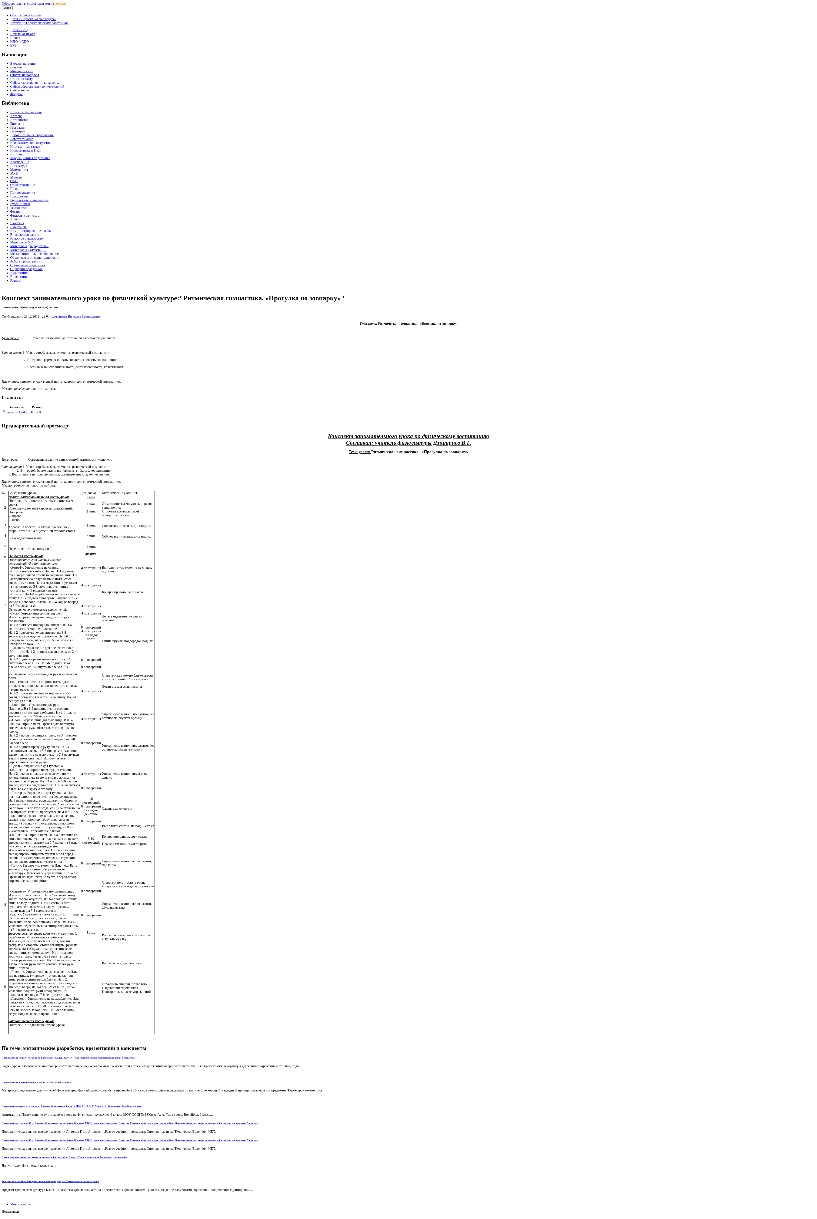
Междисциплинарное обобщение (34, 253)
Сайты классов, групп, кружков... (34, 82)
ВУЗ (13, 45)
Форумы (16, 94)
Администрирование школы (30, 231)
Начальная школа (22, 34)
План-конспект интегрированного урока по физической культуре (37, 1082)
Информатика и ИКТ (25, 150)
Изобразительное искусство (30, 143)
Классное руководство (26, 238)
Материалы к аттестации (28, 250)
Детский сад (19, 30)
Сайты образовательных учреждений (37, 86)
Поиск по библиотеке (26, 112)
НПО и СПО (19, 41)
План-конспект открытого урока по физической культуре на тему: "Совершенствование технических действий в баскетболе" (69, 1057)
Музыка (16, 177)
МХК (14, 173)
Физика (15, 211)
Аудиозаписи (19, 273)
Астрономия (19, 120)
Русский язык (20, 204)
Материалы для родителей (29, 246)
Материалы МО (21, 242)
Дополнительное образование (32, 135)
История (16, 154)
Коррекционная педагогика (30, 158)
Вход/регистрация (23, 63)
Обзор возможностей (25, 15)
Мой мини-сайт (21, 71)
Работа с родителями (25, 261)
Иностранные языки (25, 146)
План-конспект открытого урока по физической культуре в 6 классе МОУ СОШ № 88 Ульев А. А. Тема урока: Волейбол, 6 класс (71, 1106)
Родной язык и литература (29, 200)
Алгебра (16, 116)
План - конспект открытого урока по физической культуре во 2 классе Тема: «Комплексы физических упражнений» (64, 1157)
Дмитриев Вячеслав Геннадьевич (76, 316)
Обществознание (22, 185)
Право (14, 188)
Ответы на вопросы (24, 75)
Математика (19, 169)
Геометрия (17, 131)
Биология (17, 123)
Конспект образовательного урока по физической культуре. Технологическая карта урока (50, 1181)
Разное (15, 280)
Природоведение (22, 192)
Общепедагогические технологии (34, 257)
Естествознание (21, 139)
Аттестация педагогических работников (39, 23)
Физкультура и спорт (25, 215)
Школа (15, 38)
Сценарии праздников (26, 269)
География (17, 127)
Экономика (18, 227)
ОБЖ (14, 181)
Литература (18, 165)
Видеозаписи (19, 276)
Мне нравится (20, 1204)
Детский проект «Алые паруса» (33, 19)
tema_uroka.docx (18, 412)
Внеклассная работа (24, 234)
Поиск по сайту (21, 79)
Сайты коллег (20, 90)
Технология (18, 208)
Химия (15, 219)
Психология (19, 196)
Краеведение (19, 162)
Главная (16, 67)
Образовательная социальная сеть (34, 3)
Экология (17, 223)
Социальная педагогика (27, 265)
